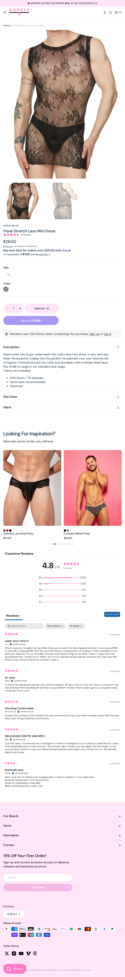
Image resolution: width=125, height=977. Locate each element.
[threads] (35, 953)
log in (107, 334)
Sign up (94, 334)
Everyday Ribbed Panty (16, 533)
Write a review (112, 614)
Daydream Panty (73, 533)
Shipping (7, 246)
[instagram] (14, 953)
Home (6, 25)
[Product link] (32, 488)
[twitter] (6, 953)
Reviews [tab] (13, 615)
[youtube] (21, 953)
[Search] (110, 12)
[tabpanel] (62, 706)
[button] (5, 12)
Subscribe (38, 887)
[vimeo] (28, 953)
